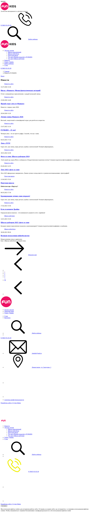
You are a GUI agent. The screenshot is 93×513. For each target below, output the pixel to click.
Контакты (7, 318)
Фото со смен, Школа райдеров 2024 (15, 156)
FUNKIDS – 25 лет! (8, 130)
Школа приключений (14, 52)
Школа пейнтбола (13, 54)
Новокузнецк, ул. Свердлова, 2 (41, 367)
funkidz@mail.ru (37, 353)
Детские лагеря (9, 50)
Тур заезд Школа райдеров (16, 58)
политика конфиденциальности (14, 400)
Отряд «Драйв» (9, 62)
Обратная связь (9, 311)
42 (5, 280)
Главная (6, 71)
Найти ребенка (33, 39)
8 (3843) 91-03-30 (6, 338)
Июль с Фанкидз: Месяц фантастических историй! (21, 90)
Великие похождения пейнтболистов (15, 236)
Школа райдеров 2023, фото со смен (15, 222)
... (4, 278)
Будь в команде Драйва (10, 209)
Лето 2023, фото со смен (10, 170)
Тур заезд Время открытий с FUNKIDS (20, 57)
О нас (6, 65)
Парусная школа (13, 55)
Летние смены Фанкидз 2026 (12, 117)
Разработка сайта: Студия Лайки (11, 403)
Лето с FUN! (5, 143)
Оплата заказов (9, 310)
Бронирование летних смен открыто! (15, 196)
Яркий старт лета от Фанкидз (12, 104)
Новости (7, 60)
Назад (2, 76)
